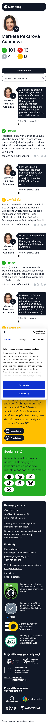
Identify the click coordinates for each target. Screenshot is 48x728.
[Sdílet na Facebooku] (35, 156)
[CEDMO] (21, 626)
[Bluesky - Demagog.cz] (30, 483)
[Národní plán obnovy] (30, 661)
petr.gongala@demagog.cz (16, 556)
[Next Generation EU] (16, 670)
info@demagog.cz (13, 568)
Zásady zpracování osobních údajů (18, 721)
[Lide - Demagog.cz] (9, 489)
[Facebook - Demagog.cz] (9, 476)
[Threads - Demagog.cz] (20, 483)
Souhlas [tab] (8, 339)
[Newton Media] (32, 699)
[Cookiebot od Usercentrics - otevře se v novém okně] (34, 332)
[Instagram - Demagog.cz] (20, 476)
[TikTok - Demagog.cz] (9, 483)
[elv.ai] (11, 708)
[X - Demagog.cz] (30, 476)
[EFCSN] (11, 641)
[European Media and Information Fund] (16, 678)
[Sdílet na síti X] (38, 156)
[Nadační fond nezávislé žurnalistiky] (12, 661)
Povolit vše (24, 385)
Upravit (22, 393)
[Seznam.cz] (31, 708)
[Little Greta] (12, 699)
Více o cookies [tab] (38, 339)
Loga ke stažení (12, 576)
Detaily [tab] (22, 339)
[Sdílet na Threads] (42, 156)
